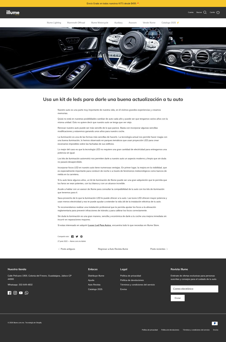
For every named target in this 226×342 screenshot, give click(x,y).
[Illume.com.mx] (13, 12)
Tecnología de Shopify (33, 323)
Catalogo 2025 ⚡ (170, 22)
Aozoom (133, 22)
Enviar (178, 298)
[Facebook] (9, 293)
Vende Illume (149, 22)
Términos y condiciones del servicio (137, 284)
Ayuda (91, 280)
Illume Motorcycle (99, 22)
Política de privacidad (130, 275)
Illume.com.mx (19, 323)
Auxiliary (118, 22)
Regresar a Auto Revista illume (113, 249)
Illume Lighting (54, 22)
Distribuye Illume (96, 275)
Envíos (123, 289)
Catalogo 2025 (95, 289)
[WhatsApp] (26, 293)
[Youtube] (21, 293)
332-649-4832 (26, 284)
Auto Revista (94, 284)
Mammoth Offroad (76, 22)
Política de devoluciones (132, 280)
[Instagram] (15, 293)
